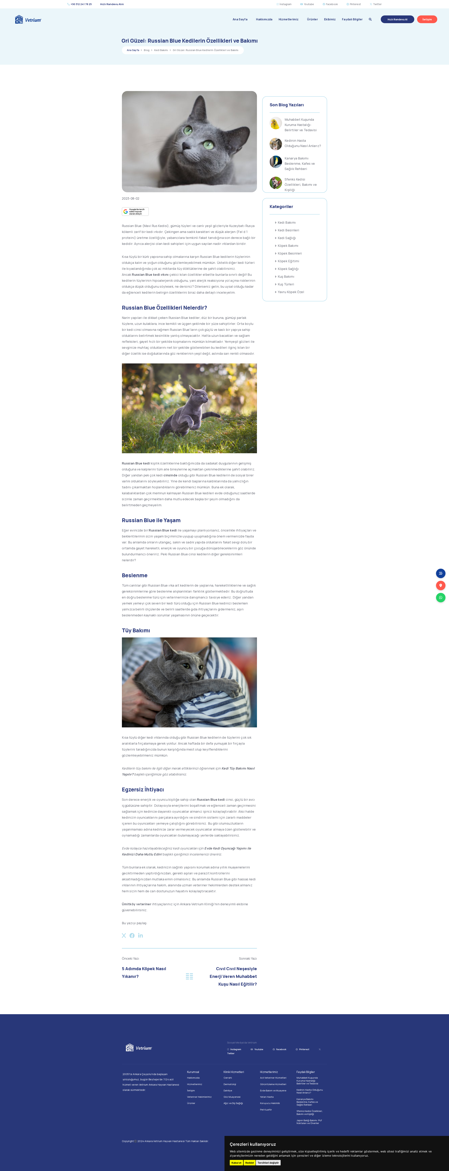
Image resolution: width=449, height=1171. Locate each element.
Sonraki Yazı (248, 958)
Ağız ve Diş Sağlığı (233, 1103)
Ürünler (312, 19)
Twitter (377, 4)
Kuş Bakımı (286, 276)
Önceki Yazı (130, 958)
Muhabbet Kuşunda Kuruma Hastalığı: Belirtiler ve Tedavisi (301, 124)
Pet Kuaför (266, 1109)
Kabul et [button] (236, 1162)
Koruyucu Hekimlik (270, 1103)
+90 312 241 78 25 (81, 4)
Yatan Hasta (267, 1096)
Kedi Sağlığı (287, 238)
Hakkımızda (264, 19)
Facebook (332, 4)
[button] (370, 19)
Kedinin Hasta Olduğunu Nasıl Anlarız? (310, 1091)
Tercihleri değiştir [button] (268, 1162)
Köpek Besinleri (290, 253)
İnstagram (285, 4)
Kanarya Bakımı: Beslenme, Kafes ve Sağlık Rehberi (300, 163)
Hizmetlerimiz (289, 19)
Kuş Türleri (286, 284)
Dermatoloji (230, 1084)
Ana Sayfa (240, 19)
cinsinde (170, 475)
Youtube (309, 4)
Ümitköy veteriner (136, 904)
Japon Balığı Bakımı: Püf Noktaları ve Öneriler (309, 1122)
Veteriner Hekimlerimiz (199, 1096)
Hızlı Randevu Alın (112, 4)
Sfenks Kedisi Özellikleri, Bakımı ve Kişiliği (301, 184)
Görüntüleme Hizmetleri (273, 1084)
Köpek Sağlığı (288, 269)
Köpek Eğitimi (288, 261)
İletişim (191, 1090)
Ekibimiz (330, 19)
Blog (146, 50)
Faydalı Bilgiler (352, 19)
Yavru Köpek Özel (291, 292)
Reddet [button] (249, 1162)
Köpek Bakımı (288, 245)
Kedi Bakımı (161, 50)
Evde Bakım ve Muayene (273, 1090)
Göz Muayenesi (232, 1096)
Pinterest (355, 4)
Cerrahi (228, 1077)
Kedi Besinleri (288, 230)
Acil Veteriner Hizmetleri (273, 1077)
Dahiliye (228, 1090)
